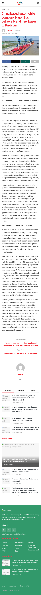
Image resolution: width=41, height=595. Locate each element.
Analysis (4, 543)
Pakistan (31, 543)
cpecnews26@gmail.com (17, 534)
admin (10, 30)
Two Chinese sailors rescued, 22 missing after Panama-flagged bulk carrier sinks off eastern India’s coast (25, 490)
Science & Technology (32, 546)
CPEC (8, 9)
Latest (17, 548)
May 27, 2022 (19, 30)
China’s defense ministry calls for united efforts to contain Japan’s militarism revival (23, 398)
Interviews (18, 545)
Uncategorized (33, 550)
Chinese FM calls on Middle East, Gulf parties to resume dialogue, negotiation (20, 460)
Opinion (17, 551)
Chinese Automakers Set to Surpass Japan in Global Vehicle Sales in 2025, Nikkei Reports (25, 409)
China (4, 548)
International (19, 543)
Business (5, 545)
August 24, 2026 (8, 464)
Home (3, 9)
